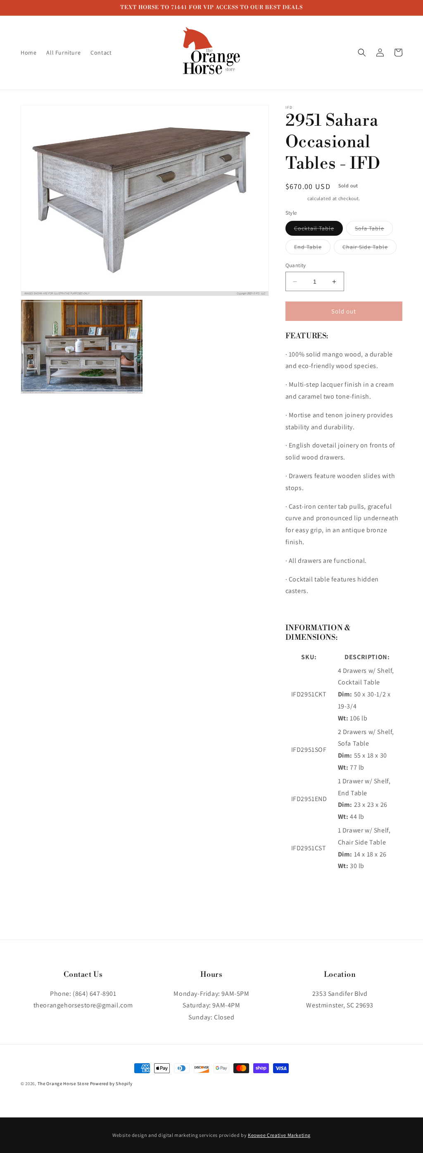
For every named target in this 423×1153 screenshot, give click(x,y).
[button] (362, 52)
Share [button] (302, 893)
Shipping (296, 198)
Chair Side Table (369, 248)
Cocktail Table (318, 230)
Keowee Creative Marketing (279, 1135)
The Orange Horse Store (63, 1083)
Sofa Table (374, 230)
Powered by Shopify (111, 1083)
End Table (312, 248)
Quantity (295, 265)
